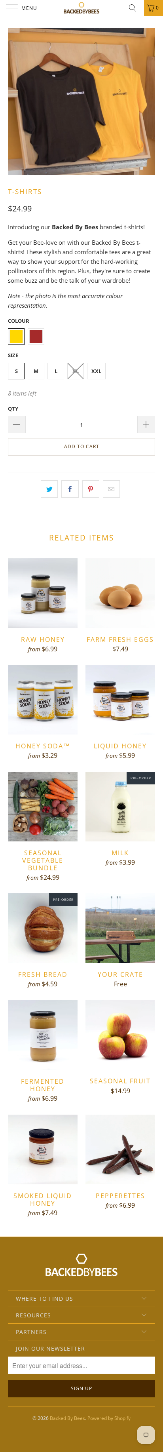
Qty (13, 408)
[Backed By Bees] (81, 8)
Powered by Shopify (109, 1418)
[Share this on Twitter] (49, 489)
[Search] (135, 7)
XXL (96, 371)
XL (75, 371)
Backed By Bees (67, 1418)
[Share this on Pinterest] (90, 489)
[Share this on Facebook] (69, 489)
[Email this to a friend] (111, 489)
